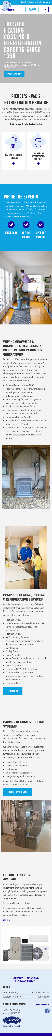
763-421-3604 (41, 1004)
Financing (33, 978)
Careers (18, 978)
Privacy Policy (26, 981)
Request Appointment (14, 74)
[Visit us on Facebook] (47, 1010)
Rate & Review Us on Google (31, 2)
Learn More (8, 919)
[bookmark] (13, 151)
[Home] (8, 6)
